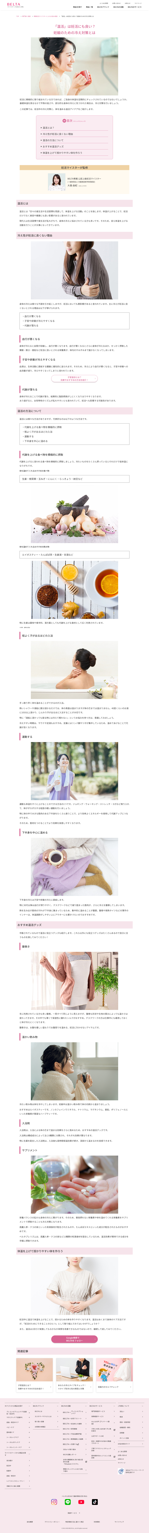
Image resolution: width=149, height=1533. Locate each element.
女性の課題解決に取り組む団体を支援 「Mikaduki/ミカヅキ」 (73, 1461)
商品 (89, 7)
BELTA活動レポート (69, 1454)
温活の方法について (53, 140)
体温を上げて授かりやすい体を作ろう (62, 152)
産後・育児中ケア (13, 1422)
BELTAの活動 (118, 7)
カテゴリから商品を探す (14, 1406)
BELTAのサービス (135, 7)
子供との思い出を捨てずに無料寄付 (101, 1430)
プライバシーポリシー (52, 1522)
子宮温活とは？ (74, 378)
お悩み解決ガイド (124, 1444)
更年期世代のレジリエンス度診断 (101, 1457)
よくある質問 (104, 3)
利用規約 (97, 1522)
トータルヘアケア (13, 1437)
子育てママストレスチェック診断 (101, 1449)
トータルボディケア (13, 1442)
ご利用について (123, 1406)
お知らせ (127, 3)
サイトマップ (119, 1522)
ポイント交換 (124, 1438)
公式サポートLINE (97, 1436)
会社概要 (30, 1522)
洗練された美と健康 (13, 1486)
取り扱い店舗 (39, 1421)
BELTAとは (38, 1411)
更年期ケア (10, 1432)
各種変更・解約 (125, 1427)
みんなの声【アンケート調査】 (100, 1422)
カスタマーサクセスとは (43, 1416)
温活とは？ (48, 127)
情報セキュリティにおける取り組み (73, 1470)
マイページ (138, 3)
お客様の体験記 (40, 1427)
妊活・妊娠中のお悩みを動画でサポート (101, 1442)
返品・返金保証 (125, 1422)
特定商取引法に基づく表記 (74, 1522)
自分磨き (10, 1460)
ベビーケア (10, 1427)
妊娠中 (9, 1471)
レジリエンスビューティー (16, 1481)
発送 (121, 1417)
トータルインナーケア (14, 1447)
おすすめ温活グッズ (53, 146)
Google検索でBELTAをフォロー (74, 1339)
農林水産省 (27, 627)
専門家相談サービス (98, 1411)
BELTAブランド (103, 7)
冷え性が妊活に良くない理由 (58, 134)
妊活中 (9, 1466)
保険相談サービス (97, 1416)
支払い (122, 1411)
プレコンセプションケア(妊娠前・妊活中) (17, 1413)
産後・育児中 (11, 1476)
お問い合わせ (116, 3)
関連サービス (72, 1513)
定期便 (122, 1433)
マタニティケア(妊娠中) (14, 1417)
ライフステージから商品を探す (15, 1454)
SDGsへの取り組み (69, 1449)
